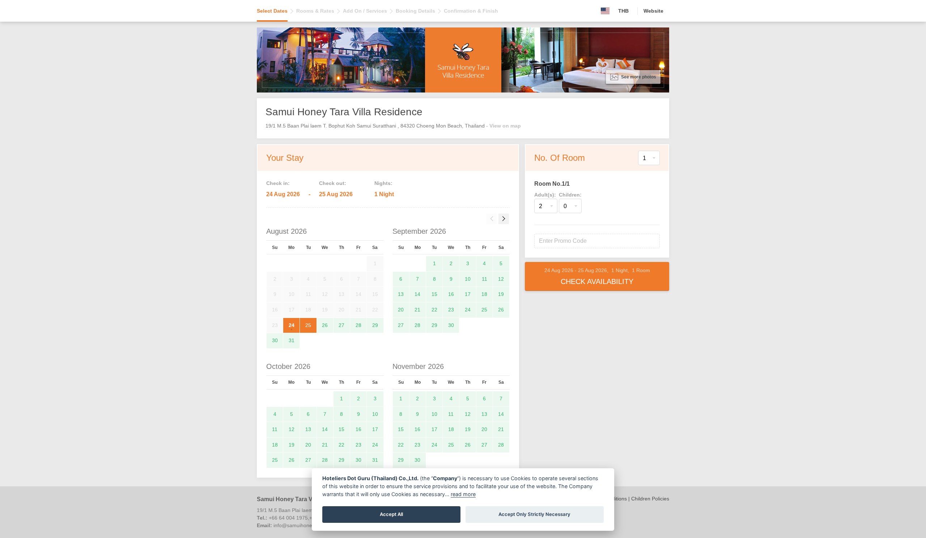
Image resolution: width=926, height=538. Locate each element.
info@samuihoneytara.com (304, 525)
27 (341, 325)
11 (484, 279)
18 (484, 294)
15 (434, 294)
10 (468, 279)
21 (417, 310)
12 (501, 279)
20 (401, 310)
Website (653, 11)
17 (468, 294)
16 (451, 294)
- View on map (503, 126)
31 (291, 340)
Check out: (332, 183)
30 (275, 340)
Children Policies (650, 499)
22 (434, 310)
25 (308, 325)
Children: (570, 195)
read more (463, 494)
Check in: (278, 183)
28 (358, 325)
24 (291, 325)
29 (375, 325)
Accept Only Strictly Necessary (534, 514)
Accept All (391, 514)
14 (417, 294)
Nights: (383, 183)
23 (451, 310)
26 (325, 325)
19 (501, 294)
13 (401, 294)
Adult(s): (545, 195)
